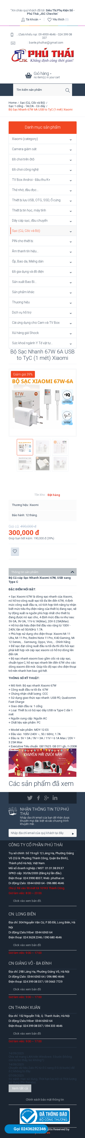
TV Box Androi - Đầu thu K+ (31, 179)
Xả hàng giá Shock (25, 333)
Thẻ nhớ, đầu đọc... (25, 190)
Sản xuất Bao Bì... (24, 282)
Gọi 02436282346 (30, 1128)
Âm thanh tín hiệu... (25, 251)
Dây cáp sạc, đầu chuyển (30, 220)
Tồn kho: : (40, 494)
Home (13, 102)
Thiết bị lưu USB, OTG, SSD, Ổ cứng (36, 200)
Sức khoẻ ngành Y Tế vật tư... (32, 343)
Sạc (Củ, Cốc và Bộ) (32, 102)
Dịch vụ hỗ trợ (21, 312)
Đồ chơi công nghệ (25, 169)
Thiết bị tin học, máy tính (29, 210)
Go (73, 833)
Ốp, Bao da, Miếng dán (28, 261)
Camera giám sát (24, 149)
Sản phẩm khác (23, 292)
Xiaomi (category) (25, 139)
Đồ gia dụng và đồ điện (28, 271)
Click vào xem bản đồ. (27, 901)
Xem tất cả (20, 1088)
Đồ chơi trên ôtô (23, 159)
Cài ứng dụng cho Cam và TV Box (36, 322)
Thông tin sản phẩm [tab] (24, 572)
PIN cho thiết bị (22, 241)
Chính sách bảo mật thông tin (45, 1099)
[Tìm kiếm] (69, 90)
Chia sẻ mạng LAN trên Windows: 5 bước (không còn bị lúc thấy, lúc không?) (40, 1058)
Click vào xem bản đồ (27, 945)
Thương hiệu (21, 302)
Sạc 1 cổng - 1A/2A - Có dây (27, 106)
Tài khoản (32, 19)
